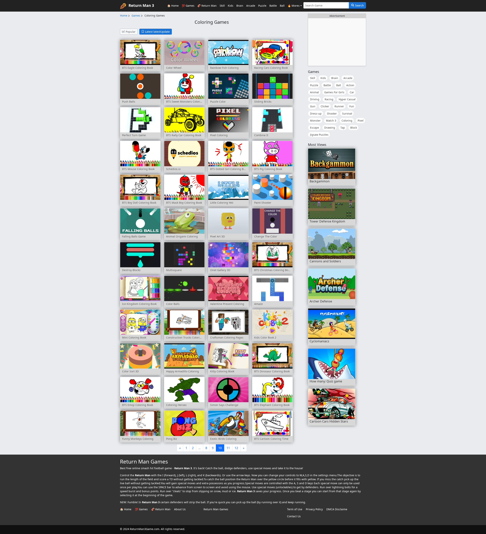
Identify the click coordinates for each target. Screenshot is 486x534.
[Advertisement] (337, 42)
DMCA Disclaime (336, 509)
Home (123, 15)
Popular (131, 31)
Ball (282, 5)
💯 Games (188, 5)
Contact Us (294, 516)
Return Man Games (216, 509)
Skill (222, 5)
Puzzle (262, 5)
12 (236, 448)
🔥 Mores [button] (294, 5)
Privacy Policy (314, 509)
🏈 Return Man (207, 5)
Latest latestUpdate (157, 31)
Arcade (250, 5)
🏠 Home (173, 5)
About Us (180, 509)
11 (228, 448)
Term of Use (294, 509)
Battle (273, 5)
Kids (230, 5)
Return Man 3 (141, 5)
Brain (239, 5)
